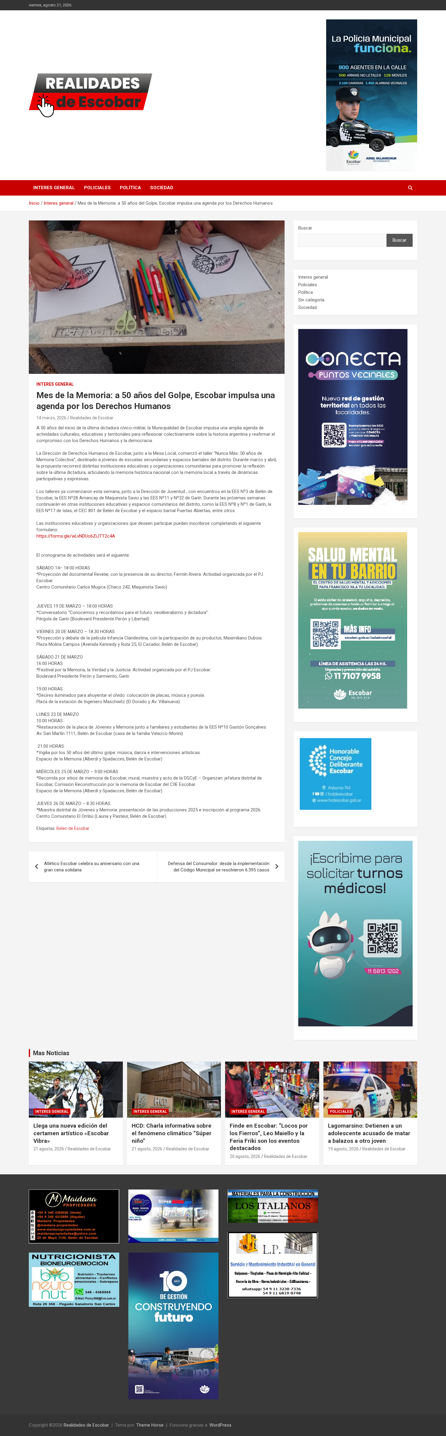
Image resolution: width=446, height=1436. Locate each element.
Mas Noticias (51, 1053)
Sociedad (161, 187)
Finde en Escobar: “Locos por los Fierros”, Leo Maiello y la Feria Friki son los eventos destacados (269, 1137)
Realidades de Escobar (91, 417)
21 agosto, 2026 (48, 1148)
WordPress (220, 1425)
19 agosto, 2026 (343, 1148)
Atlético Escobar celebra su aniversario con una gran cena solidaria (91, 867)
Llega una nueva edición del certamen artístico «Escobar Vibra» (71, 1133)
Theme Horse (150, 1425)
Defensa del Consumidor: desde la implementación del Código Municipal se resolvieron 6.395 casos (218, 867)
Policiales (97, 187)
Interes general (54, 187)
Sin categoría (311, 300)
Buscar (305, 228)
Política (130, 187)
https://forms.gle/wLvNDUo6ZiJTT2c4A (75, 536)
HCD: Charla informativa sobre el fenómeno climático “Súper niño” (171, 1133)
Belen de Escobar (73, 828)
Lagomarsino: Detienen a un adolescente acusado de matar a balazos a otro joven (369, 1133)
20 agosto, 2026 (245, 1156)
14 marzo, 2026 (51, 417)
